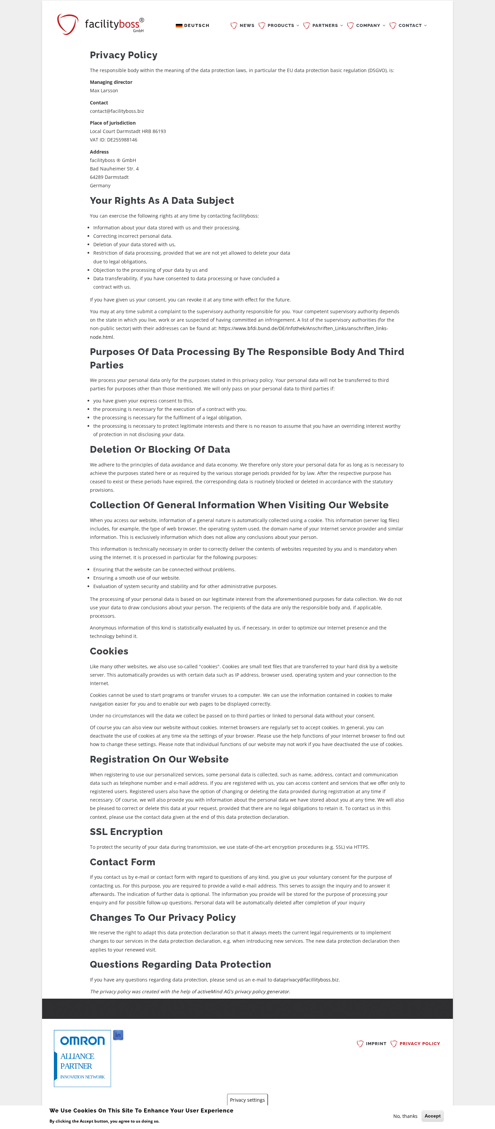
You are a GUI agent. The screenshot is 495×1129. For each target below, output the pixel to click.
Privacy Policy (420, 1043)
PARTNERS (325, 25)
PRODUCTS (282, 25)
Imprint (376, 1043)
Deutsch (196, 25)
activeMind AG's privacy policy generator (243, 991)
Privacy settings (247, 1099)
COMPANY (369, 25)
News (247, 25)
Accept (433, 1116)
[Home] (100, 23)
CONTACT (411, 25)
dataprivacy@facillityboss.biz (306, 979)
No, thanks (405, 1116)
